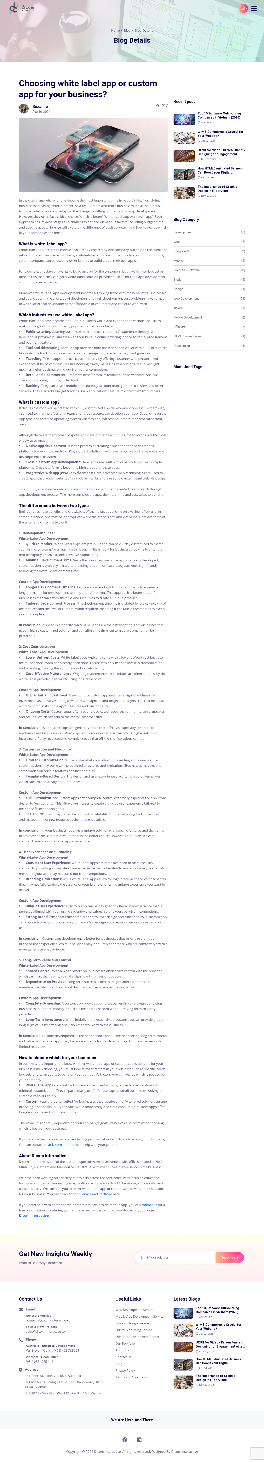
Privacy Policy (125, 1370)
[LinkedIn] (139, 1439)
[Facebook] (124, 1439)
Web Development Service (134, 1310)
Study (209, 279)
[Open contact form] (243, 8)
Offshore (209, 327)
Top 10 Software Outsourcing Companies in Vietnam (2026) (217, 1310)
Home (115, 30)
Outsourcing (209, 346)
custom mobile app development (66, 489)
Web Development (209, 298)
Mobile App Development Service (140, 1316)
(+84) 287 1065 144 (39, 1362)
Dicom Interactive (65, 1144)
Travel (209, 308)
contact (147, 1205)
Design (209, 289)
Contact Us (123, 1357)
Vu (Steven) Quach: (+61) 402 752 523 (52, 1350)
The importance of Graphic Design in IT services (215, 1378)
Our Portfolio (125, 1343)
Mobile (209, 261)
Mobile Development (209, 317)
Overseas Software (209, 270)
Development (209, 232)
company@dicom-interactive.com (49, 1320)
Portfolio (105, 1194)
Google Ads (209, 251)
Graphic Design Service (132, 1323)
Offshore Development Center (137, 1337)
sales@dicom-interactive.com (46, 1331)
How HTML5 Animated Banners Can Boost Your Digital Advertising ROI (218, 1363)
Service (86, 1194)
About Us (122, 1350)
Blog (127, 30)
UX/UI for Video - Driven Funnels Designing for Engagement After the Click (220, 1346)
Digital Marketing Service (134, 1330)
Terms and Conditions (132, 1377)
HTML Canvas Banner (209, 336)
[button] (254, 8)
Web (209, 242)
